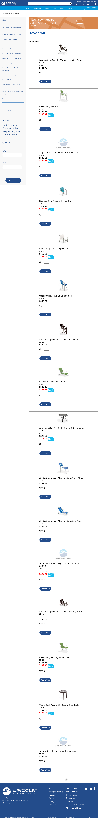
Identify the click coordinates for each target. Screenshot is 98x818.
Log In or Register (81, 4)
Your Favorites (72, 792)
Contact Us (71, 801)
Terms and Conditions (8, 106)
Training (47, 8)
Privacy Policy (87, 817)
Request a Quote (11, 131)
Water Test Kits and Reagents (10, 98)
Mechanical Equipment (8, 63)
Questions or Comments (71, 796)
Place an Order (10, 128)
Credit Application (7, 110)
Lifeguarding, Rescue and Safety (11, 58)
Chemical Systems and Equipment (11, 39)
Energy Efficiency (37, 8)
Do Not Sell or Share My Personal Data (75, 806)
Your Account (71, 788)
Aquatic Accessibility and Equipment (12, 34)
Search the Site (10, 135)
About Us (69, 8)
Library (61, 8)
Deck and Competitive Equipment (11, 53)
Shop (27, 8)
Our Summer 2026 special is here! (11, 27)
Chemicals (5, 44)
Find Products (9, 125)
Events (54, 8)
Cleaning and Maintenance (9, 48)
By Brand (9, 13)
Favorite (91, 4)
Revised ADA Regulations (9, 79)
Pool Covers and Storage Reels (11, 75)
